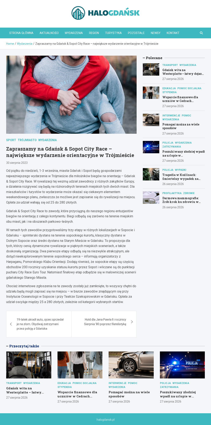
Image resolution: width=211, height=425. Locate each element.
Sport (11, 140)
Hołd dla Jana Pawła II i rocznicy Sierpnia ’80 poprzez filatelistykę (105, 322)
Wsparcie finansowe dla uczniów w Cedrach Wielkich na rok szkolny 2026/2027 (181, 102)
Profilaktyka (172, 193)
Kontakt (173, 33)
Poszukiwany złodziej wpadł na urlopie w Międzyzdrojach (178, 396)
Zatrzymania (171, 146)
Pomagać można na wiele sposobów (180, 126)
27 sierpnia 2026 (173, 79)
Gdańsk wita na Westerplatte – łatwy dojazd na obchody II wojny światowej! (183, 75)
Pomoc (186, 115)
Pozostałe (136, 33)
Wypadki (180, 170)
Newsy (156, 33)
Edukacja (169, 88)
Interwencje (171, 115)
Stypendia (169, 92)
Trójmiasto (27, 140)
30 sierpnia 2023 (17, 162)
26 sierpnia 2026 (173, 184)
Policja (167, 142)
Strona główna (21, 33)
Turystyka (113, 33)
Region (94, 33)
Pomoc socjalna (189, 88)
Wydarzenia (74, 33)
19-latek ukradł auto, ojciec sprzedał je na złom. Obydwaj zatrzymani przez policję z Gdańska (40, 324)
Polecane (154, 57)
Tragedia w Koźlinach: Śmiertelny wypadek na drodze (180, 178)
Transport (170, 65)
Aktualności (49, 33)
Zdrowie (189, 193)
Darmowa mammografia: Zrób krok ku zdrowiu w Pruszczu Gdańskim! (180, 201)
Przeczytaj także (24, 346)
